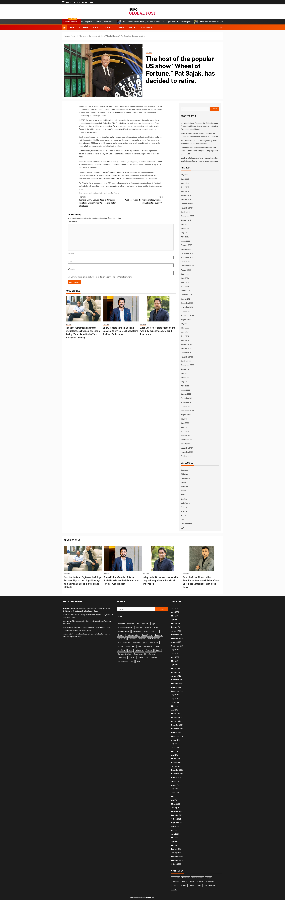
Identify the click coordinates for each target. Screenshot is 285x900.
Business (97, 27)
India (183, 495)
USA (91, 2)
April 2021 (185, 431)
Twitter (140, 658)
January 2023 (186, 349)
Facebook (136, 643)
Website (71, 269)
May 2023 (185, 332)
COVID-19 (155, 631)
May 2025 (185, 233)
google (120, 646)
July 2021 (184, 419)
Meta (130, 650)
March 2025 (185, 241)
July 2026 (184, 175)
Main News (185, 503)
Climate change (123, 631)
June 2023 (185, 328)
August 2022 (186, 369)
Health (132, 27)
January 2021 (186, 444)
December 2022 (187, 353)
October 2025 (186, 212)
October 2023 (186, 311)
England (142, 639)
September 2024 (187, 266)
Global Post (154, 643)
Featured (149, 52)
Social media (138, 654)
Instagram (148, 646)
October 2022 (186, 361)
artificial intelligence (125, 627)
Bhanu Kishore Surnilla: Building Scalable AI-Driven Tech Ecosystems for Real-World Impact (113, 22)
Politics (109, 27)
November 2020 (187, 452)
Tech (182, 520)
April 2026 (185, 187)
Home (72, 27)
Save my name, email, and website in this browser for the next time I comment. (101, 277)
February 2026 (186, 195)
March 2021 (185, 435)
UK (147, 658)
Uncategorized (186, 524)
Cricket (120, 635)
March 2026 (185, 191)
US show (103, 193)
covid (146, 631)
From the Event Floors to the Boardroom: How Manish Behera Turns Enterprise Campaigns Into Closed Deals (199, 151)
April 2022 (185, 386)
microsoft (139, 650)
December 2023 (187, 303)
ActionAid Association (126, 624)
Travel (132, 658)
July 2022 (184, 373)
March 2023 (185, 340)
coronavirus (137, 631)
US (132, 661)
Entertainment (146, 27)
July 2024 (184, 274)
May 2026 (185, 183)
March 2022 (185, 390)
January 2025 (186, 249)
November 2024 (187, 257)
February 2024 (186, 295)
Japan (157, 646)
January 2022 (186, 394)
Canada (148, 627)
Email (70, 261)
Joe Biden (121, 650)
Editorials (83, 27)
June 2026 (185, 179)
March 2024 (185, 291)
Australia (139, 627)
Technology (122, 658)
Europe (85, 2)
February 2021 (186, 440)
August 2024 (186, 270)
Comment (72, 222)
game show (87, 193)
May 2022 (185, 382)
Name (71, 253)
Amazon (145, 624)
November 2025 (187, 208)
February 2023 (186, 344)
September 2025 (187, 216)
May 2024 (185, 282)
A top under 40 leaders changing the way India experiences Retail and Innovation (186, 22)
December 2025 (187, 204)
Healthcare (130, 646)
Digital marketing (132, 635)
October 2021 (186, 406)
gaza (145, 643)
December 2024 (187, 253)
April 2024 (185, 286)
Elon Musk (132, 639)
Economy (158, 635)
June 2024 (185, 278)
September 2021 (187, 411)
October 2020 (186, 456)
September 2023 (187, 315)
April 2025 (185, 237)
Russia (158, 650)
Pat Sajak (96, 193)
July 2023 (184, 324)
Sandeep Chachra (124, 654)
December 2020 (187, 448)
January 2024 (186, 299)
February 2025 (186, 245)
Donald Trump (147, 635)
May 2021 (185, 427)
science (184, 511)
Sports (121, 27)
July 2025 (184, 224)
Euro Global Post (124, 643)
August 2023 (186, 320)
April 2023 (185, 336)
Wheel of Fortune (113, 193)
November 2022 (187, 357)
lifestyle (184, 499)
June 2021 (185, 423)
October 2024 (186, 262)
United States (123, 661)
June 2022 (185, 378)
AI (138, 624)
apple (154, 624)
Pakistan (149, 650)
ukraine (154, 658)
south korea (151, 654)
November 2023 (187, 307)
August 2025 (186, 220)
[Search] (221, 27)
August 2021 (186, 415)
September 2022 (187, 365)
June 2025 (185, 229)
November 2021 (187, 402)
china (156, 627)
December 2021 (187, 398)
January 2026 (186, 200)
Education (121, 639)
